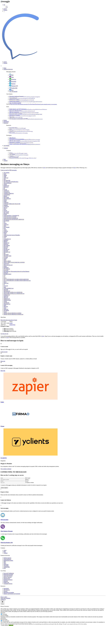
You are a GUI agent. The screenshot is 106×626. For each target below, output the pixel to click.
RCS (12, 90)
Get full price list (4, 333)
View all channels (13, 91)
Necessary (4, 614)
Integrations (6, 121)
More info (3, 361)
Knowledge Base (17, 127)
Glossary (21, 131)
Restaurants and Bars (8, 574)
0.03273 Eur (12, 324)
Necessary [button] (3, 612)
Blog (4, 159)
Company (5, 148)
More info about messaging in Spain (9, 320)
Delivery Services (7, 577)
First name (27, 478)
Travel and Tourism (7, 575)
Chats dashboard (22, 98)
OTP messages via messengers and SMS (26, 118)
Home (4, 68)
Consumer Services (7, 583)
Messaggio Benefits (22, 157)
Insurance (5, 581)
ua (6, 7)
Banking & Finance (7, 579)
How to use (18, 132)
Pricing (5, 120)
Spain (44, 167)
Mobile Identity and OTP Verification (28, 109)
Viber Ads (15, 117)
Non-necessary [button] (4, 619)
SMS (12, 75)
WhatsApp (13, 79)
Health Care (6, 582)
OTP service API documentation (24, 139)
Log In (5, 8)
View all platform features (15, 102)
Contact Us (3, 599)
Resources (5, 122)
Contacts (14, 156)
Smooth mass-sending (25, 101)
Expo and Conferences (8, 573)
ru (6, 6)
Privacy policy (4, 597)
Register (5, 10)
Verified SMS (14, 88)
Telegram (13, 83)
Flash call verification (22, 110)
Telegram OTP (14, 85)
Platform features (7, 558)
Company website (29, 482)
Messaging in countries (22, 115)
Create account (4, 351)
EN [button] (4, 4)
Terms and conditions (5, 598)
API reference (12, 137)
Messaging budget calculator (25, 113)
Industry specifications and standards (24, 144)
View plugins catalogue (6, 468)
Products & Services (8, 69)
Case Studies (6, 145)
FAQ (19, 129)
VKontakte (13, 81)
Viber (12, 77)
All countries (6, 172)
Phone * (27, 479)
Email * (27, 481)
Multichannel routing (21, 99)
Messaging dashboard (24, 96)
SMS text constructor (23, 112)
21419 (11, 323)
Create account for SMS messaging (9, 170)
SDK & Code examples (24, 140)
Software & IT (6, 578)
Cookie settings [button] (4, 625)
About (18, 153)
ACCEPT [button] (11, 625)
